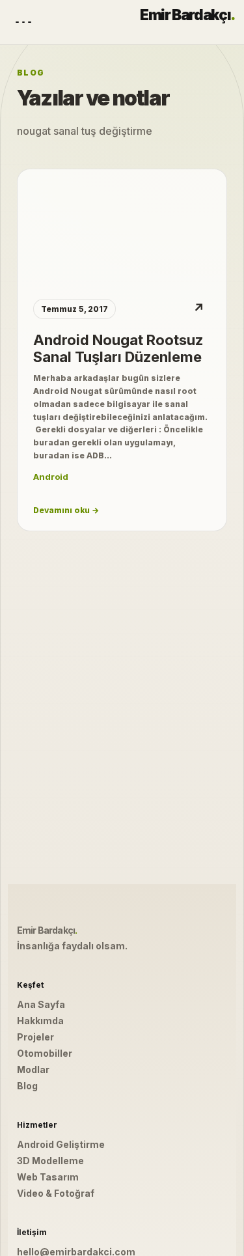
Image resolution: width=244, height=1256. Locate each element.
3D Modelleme (50, 1160)
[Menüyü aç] (23, 22)
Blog (27, 1085)
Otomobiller (44, 1053)
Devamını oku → (66, 510)
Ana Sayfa (41, 1004)
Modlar (33, 1069)
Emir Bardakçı (187, 15)
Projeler (35, 1036)
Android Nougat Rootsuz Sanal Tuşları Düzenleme (118, 348)
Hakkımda (40, 1020)
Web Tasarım (48, 1176)
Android (50, 476)
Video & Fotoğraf (55, 1193)
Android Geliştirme (61, 1144)
